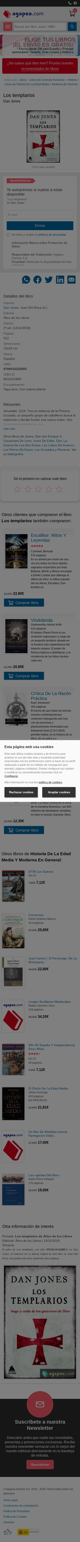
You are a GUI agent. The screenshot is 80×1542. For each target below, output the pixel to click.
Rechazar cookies (21, 792)
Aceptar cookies (59, 792)
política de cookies (50, 782)
